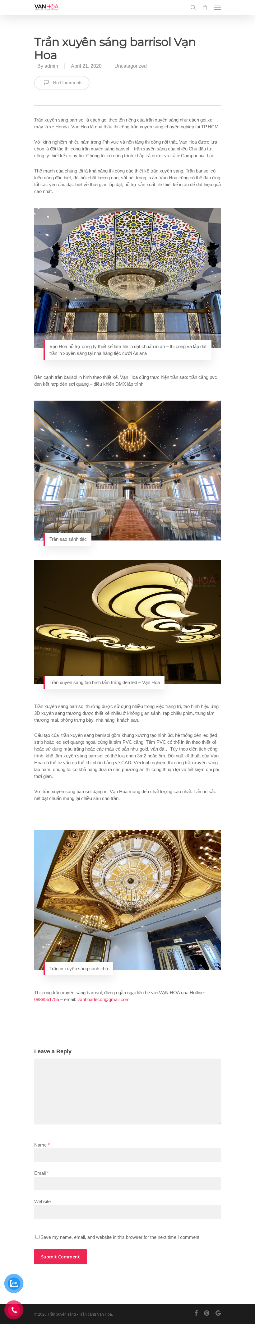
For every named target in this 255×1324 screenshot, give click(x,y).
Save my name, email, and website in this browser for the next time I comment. (120, 1237)
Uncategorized (130, 66)
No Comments (67, 82)
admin (51, 66)
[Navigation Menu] (217, 7)
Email (41, 1173)
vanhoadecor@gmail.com (103, 999)
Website (42, 1201)
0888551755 (46, 999)
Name (42, 1144)
